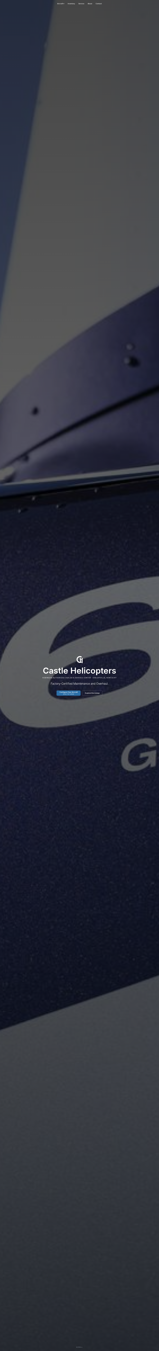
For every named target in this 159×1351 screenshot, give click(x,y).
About (90, 4)
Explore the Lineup (92, 693)
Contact (99, 4)
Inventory (71, 4)
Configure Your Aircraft (68, 693)
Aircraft (60, 4)
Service (81, 4)
